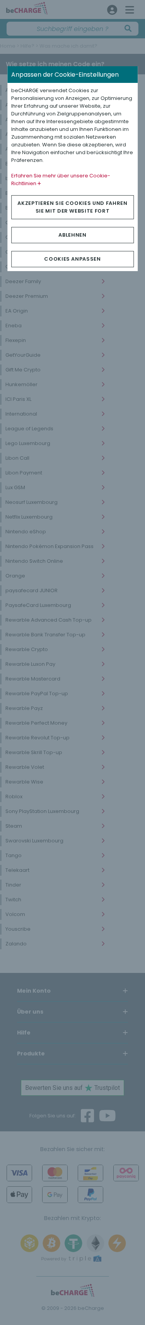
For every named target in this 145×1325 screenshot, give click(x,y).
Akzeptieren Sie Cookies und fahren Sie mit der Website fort (72, 207)
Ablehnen (72, 235)
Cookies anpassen (72, 259)
